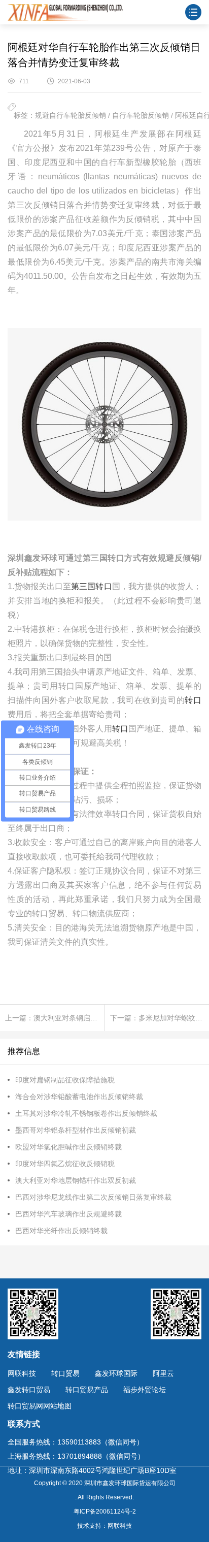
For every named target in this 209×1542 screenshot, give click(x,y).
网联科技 (22, 1373)
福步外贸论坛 (144, 1390)
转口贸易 (65, 1373)
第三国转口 (91, 586)
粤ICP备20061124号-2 (105, 1511)
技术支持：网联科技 (104, 1525)
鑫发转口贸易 (29, 1390)
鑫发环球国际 (116, 1373)
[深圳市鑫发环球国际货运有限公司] (65, 12)
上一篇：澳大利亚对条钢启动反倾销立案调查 (54, 1018)
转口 (193, 700)
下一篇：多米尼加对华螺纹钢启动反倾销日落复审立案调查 (159, 1018)
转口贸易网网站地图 (40, 1406)
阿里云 (163, 1373)
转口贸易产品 (86, 1390)
